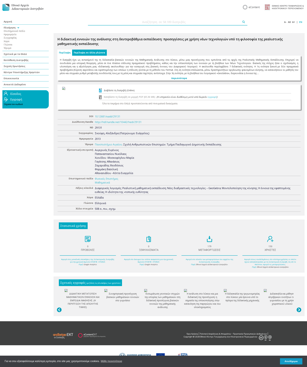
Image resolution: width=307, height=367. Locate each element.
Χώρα (6, 41)
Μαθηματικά (102, 182)
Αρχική (8, 21)
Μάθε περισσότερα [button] (111, 361)
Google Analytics (90, 264)
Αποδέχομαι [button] (291, 361)
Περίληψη (65, 52)
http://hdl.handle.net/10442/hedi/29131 (118, 122)
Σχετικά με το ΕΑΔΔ (15, 54)
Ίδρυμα (7, 47)
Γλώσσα (8, 44)
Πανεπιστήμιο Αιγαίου (108, 144)
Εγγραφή (16, 99)
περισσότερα (179, 78)
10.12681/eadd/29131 (107, 116)
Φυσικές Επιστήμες (106, 178)
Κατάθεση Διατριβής (16, 60)
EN (300, 22)
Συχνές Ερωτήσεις (14, 66)
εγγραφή (212, 96)
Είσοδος (15, 94)
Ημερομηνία (10, 34)
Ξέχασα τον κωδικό (13, 104)
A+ (293, 22)
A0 (289, 22)
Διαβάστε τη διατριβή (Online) (119, 90)
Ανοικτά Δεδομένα (15, 84)
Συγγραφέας (10, 37)
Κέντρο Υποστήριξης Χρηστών (22, 72)
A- (285, 22)
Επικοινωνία (11, 78)
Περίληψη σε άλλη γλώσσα (89, 52)
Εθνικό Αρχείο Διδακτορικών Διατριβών (212, 264)
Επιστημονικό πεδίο (14, 30)
